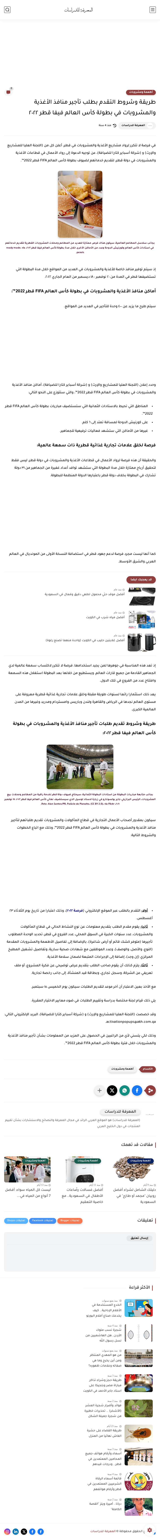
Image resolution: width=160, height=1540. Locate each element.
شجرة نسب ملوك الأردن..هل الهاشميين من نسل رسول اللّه (103, 1336)
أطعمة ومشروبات (141, 92)
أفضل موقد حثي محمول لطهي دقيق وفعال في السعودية (85, 594)
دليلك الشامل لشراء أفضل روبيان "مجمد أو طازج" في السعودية (134, 1196)
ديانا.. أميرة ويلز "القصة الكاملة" (105, 1507)
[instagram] (7, 1532)
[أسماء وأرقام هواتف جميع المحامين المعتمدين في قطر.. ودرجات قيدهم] (139, 1456)
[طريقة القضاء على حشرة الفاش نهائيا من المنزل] (139, 1433)
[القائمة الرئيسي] (153, 9)
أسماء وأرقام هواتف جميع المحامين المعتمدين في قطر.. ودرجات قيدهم (103, 1459)
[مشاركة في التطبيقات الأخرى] (99, 1090)
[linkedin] (15, 1532)
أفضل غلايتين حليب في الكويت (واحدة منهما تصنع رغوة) (85, 640)
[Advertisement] (80, 57)
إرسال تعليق (139, 1238)
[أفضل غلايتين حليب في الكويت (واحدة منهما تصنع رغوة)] (142, 642)
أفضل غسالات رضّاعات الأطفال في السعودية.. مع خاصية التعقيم (82, 1196)
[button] (137, 1090)
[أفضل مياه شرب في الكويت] (142, 619)
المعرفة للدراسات (133, 125)
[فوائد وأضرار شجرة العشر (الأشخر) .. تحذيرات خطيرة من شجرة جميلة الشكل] (139, 1408)
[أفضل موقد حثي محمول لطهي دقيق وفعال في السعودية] (142, 596)
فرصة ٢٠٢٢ (75, 911)
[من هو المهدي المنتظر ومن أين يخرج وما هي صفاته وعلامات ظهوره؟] (139, 1358)
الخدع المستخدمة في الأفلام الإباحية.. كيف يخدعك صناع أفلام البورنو (103, 1311)
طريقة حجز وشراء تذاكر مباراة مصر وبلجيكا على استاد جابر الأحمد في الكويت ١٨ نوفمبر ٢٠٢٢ (102, 1386)
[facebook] (41, 1532)
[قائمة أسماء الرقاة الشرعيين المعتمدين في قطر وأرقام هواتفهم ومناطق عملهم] (139, 1481)
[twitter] (24, 1532)
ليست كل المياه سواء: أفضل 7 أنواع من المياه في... (28, 1193)
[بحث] (7, 9)
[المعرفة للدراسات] (80, 9)
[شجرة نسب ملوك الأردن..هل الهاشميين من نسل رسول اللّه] (139, 1333)
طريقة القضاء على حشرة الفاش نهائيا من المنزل (104, 1433)
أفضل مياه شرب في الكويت (105, 617)
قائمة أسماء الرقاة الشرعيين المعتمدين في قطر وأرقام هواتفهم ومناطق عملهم (104, 1485)
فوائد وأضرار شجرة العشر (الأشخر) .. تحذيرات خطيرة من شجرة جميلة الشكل (102, 1411)
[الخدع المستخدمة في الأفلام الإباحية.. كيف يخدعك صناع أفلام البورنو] (139, 1308)
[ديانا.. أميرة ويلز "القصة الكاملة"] (139, 1507)
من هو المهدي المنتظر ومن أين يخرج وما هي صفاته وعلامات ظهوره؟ (105, 1361)
